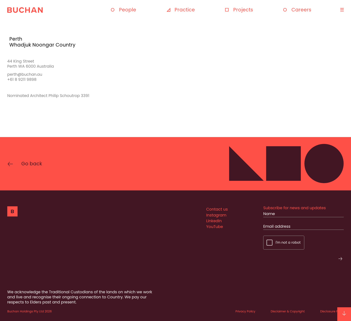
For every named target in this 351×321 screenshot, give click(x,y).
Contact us (217, 209)
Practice (185, 9)
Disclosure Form (332, 311)
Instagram (216, 215)
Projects (243, 9)
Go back (31, 164)
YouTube (214, 226)
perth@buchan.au (24, 74)
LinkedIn (214, 221)
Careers (301, 9)
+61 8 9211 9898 (21, 79)
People (127, 9)
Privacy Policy (245, 311)
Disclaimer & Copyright (288, 311)
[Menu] (342, 9)
